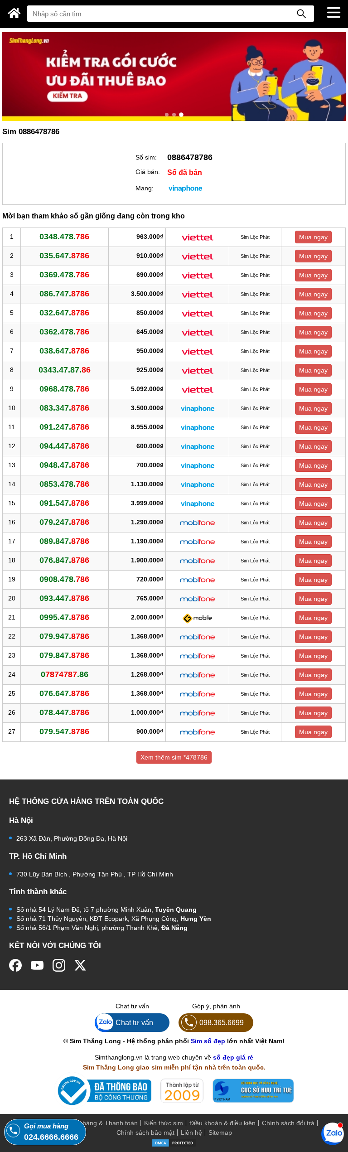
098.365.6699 (221, 1022)
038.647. (64, 350)
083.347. (64, 407)
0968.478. (64, 388)
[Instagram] (59, 965)
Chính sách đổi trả (288, 1123)
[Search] (301, 13)
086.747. (64, 293)
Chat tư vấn (134, 1022)
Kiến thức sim (163, 1123)
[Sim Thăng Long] (14, 13)
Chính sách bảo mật (145, 1132)
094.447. (64, 445)
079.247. (64, 522)
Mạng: (144, 188)
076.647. (64, 693)
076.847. (64, 560)
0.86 (64, 674)
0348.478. (64, 236)
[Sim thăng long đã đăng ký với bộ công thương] (102, 1090)
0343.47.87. (65, 369)
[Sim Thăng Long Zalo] (332, 1133)
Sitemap (220, 1132)
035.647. (64, 255)
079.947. (64, 636)
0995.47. (64, 617)
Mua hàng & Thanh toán (103, 1123)
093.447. (64, 598)
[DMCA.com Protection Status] (174, 1142)
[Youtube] (37, 965)
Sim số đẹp (208, 1041)
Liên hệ (191, 1132)
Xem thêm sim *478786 (174, 757)
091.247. (64, 426)
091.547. (64, 503)
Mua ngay (313, 237)
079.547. (64, 731)
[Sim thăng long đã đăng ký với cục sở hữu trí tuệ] (253, 1091)
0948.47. (64, 465)
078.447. (64, 712)
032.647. (64, 312)
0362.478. (64, 331)
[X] (80, 965)
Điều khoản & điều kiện (222, 1123)
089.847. (64, 541)
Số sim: (146, 157)
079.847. (64, 655)
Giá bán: (147, 171)
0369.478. (64, 274)
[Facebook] (15, 965)
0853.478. (64, 484)
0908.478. (64, 579)
